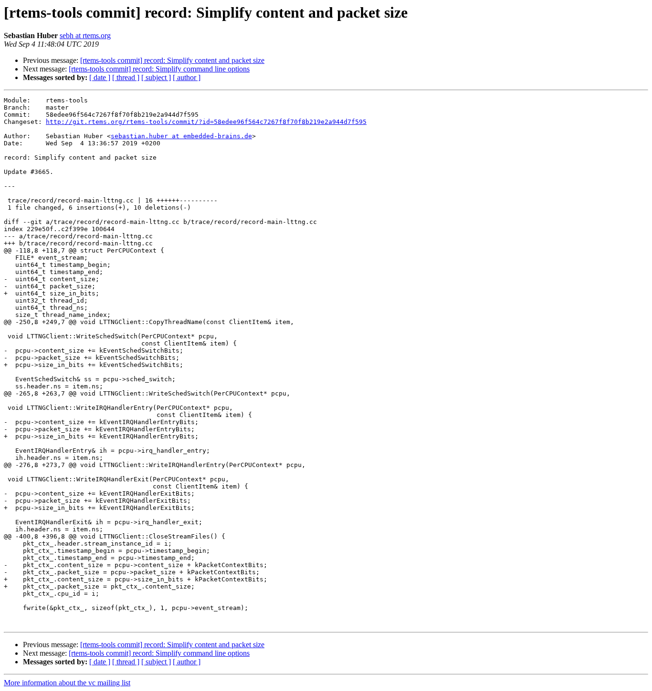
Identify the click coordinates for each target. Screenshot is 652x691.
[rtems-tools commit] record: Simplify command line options (159, 69)
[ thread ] (125, 77)
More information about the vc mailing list (67, 683)
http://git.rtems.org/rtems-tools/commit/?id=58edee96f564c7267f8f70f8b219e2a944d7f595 (206, 121)
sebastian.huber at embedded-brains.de (181, 136)
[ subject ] (156, 77)
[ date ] (99, 77)
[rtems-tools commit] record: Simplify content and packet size (172, 60)
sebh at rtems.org (85, 35)
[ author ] (186, 77)
